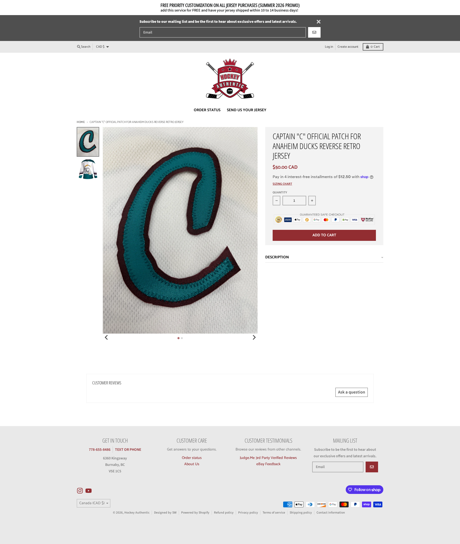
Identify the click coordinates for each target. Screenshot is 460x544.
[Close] (319, 21)
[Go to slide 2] (182, 338)
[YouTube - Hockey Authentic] (88, 490)
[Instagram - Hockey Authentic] (80, 490)
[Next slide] (254, 337)
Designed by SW (165, 512)
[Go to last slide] (106, 337)
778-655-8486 (99, 449)
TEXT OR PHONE (128, 449)
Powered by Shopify (195, 512)
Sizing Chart (282, 184)
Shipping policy (301, 512)
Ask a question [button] (351, 392)
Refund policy (224, 512)
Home (81, 122)
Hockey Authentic (137, 512)
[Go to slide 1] (179, 338)
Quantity (280, 193)
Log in (329, 46)
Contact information (330, 512)
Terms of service (274, 512)
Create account (348, 46)
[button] (93, 499)
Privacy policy (248, 512)
